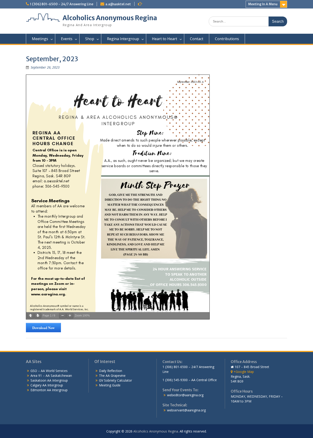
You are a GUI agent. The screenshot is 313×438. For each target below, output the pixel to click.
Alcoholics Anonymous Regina (110, 18)
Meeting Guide (110, 385)
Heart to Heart (164, 38)
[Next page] (37, 315)
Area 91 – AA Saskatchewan (51, 375)
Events (66, 38)
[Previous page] (30, 315)
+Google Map (243, 371)
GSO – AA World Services (49, 371)
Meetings (40, 38)
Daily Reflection (110, 371)
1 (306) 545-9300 (175, 380)
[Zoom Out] (62, 315)
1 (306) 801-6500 (175, 367)
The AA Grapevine (112, 375)
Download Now (43, 327)
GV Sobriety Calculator (115, 380)
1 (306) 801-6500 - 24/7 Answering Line (61, 4)
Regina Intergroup (123, 38)
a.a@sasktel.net (118, 4)
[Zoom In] (69, 315)
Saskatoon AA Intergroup (49, 380)
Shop (89, 38)
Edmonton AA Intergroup (49, 390)
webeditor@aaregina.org (185, 395)
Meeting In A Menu (262, 4)
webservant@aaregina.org (186, 410)
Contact (196, 38)
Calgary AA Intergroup (46, 385)
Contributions (227, 38)
